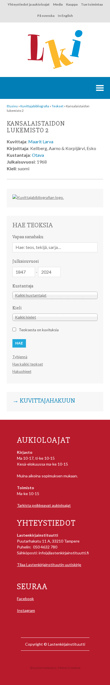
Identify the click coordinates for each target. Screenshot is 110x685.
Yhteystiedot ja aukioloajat (29, 4)
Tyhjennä (19, 357)
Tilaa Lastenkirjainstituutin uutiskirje (49, 564)
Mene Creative (69, 668)
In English (65, 15)
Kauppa (72, 4)
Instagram (26, 610)
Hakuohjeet (21, 371)
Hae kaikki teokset (27, 364)
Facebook (25, 598)
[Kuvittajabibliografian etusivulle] (38, 197)
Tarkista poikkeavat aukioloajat (44, 505)
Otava (38, 155)
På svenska (45, 15)
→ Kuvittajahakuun (43, 401)
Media (58, 4)
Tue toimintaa (92, 4)
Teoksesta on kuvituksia (39, 330)
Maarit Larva (40, 141)
